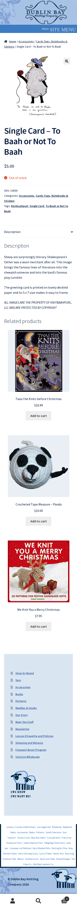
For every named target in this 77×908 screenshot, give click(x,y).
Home (12, 41)
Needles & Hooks (26, 708)
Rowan (20, 859)
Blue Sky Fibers (38, 837)
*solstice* (11, 837)
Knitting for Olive (59, 848)
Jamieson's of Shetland (20, 848)
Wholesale (57, 827)
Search (38, 901)
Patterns (20, 701)
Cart (59, 897)
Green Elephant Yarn (33, 842)
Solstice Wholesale (27, 757)
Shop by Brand (24, 673)
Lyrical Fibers (45, 853)
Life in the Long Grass (28, 853)
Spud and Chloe (47, 859)
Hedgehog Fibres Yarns (54, 842)
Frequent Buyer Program (30, 750)
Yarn (18, 680)
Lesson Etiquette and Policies (34, 736)
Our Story (21, 715)
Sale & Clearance (53, 832)
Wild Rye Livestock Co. (43, 864)
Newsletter (22, 729)
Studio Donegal (63, 859)
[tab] (38, 232)
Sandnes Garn (32, 859)
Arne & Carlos (23, 837)
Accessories (26, 41)
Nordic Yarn (58, 853)
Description (12, 232)
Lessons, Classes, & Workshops (21, 827)
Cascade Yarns (54, 837)
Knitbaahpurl (19, 206)
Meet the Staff (24, 722)
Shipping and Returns (29, 743)
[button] (45, 29)
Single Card (37, 206)
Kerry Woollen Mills (41, 848)
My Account (13, 901)
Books (19, 694)
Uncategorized (44, 827)
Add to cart (38, 416)
